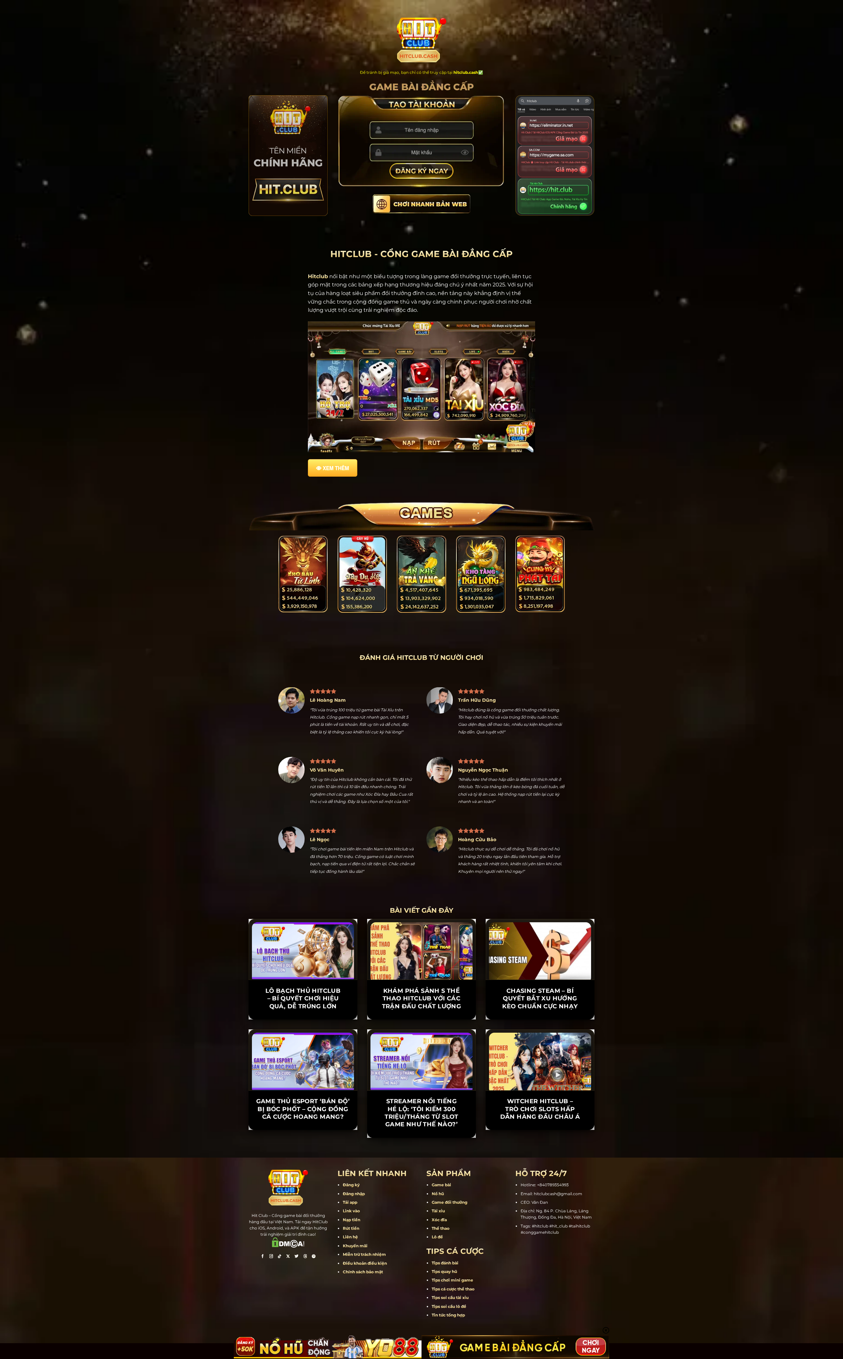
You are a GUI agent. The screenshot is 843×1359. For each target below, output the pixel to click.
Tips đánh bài (445, 1262)
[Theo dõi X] (288, 1257)
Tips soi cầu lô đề (449, 1306)
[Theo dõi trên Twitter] (297, 1257)
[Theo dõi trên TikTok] (280, 1257)
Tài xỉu (438, 1210)
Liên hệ (350, 1236)
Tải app (350, 1202)
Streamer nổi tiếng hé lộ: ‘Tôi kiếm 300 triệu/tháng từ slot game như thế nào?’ (421, 1113)
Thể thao (440, 1228)
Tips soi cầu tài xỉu (450, 1297)
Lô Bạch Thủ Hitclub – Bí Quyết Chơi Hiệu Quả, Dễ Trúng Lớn (303, 998)
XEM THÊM (336, 468)
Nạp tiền (351, 1219)
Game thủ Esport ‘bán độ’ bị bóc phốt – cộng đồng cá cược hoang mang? (303, 1109)
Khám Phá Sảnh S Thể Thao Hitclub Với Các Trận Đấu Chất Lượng (421, 998)
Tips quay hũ (444, 1271)
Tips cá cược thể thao (453, 1288)
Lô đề (437, 1236)
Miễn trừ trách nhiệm (364, 1254)
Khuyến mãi (355, 1245)
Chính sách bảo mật (363, 1271)
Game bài (441, 1184)
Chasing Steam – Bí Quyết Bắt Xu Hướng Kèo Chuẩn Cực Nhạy (540, 998)
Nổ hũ (438, 1193)
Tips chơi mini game (452, 1280)
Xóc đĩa (439, 1219)
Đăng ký (351, 1184)
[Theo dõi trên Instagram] (271, 1257)
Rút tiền (351, 1228)
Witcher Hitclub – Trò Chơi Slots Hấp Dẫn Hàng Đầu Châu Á (540, 1109)
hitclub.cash (465, 72)
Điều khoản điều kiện (365, 1263)
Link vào (351, 1210)
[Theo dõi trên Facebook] (262, 1257)
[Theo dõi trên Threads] (305, 1257)
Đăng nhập (354, 1193)
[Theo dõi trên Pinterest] (314, 1257)
